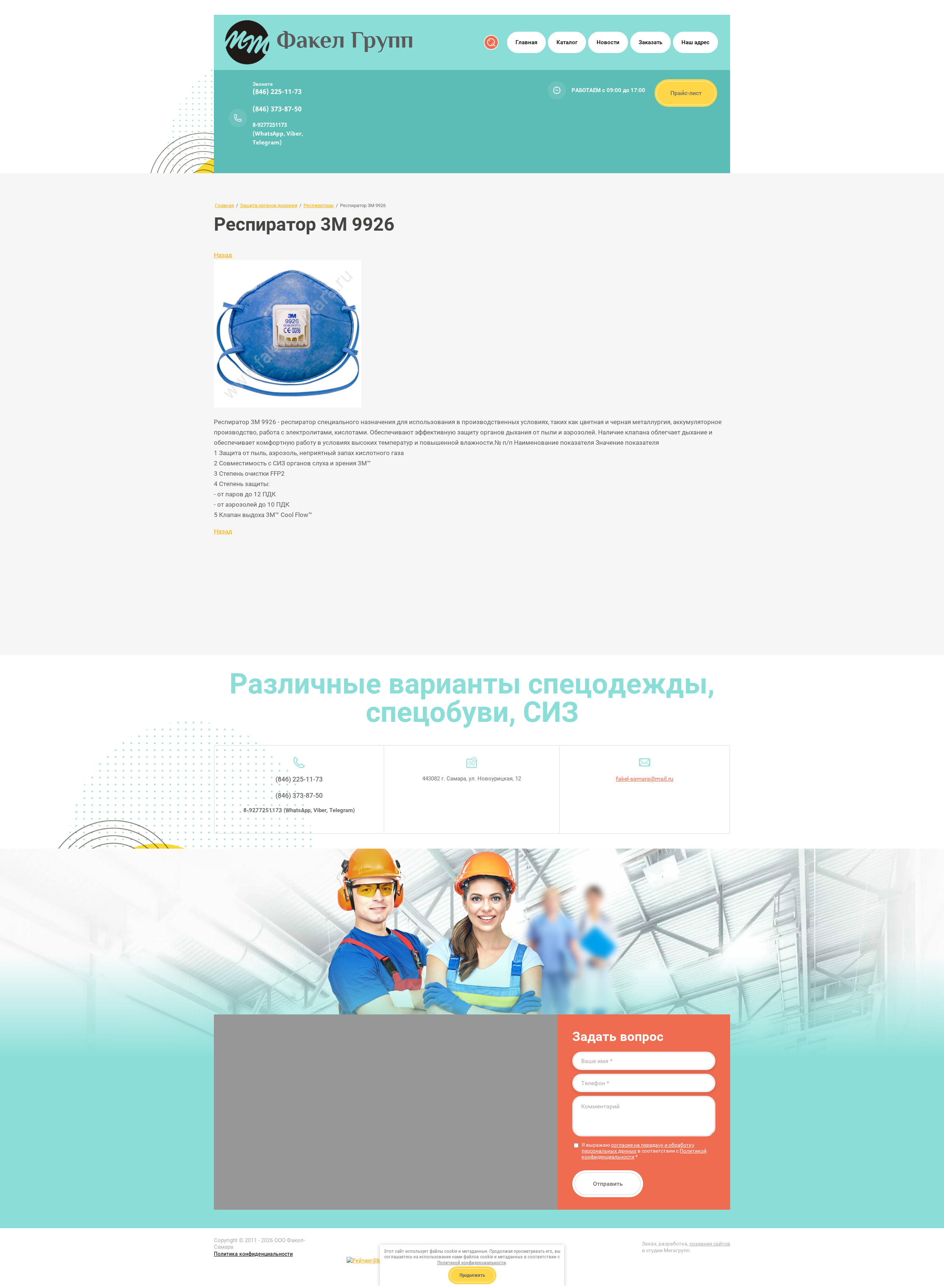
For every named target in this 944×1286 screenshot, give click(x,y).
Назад (223, 255)
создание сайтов (710, 1244)
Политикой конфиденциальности (471, 1262)
